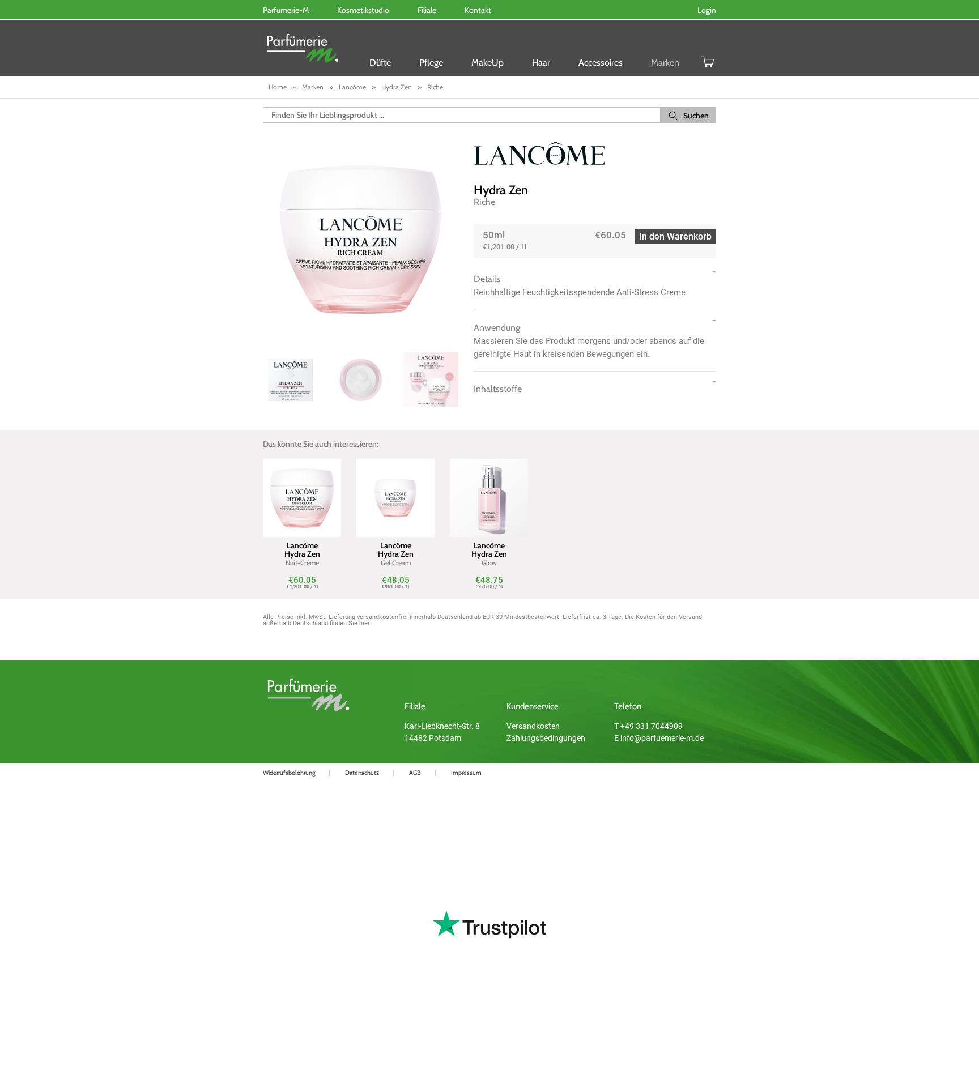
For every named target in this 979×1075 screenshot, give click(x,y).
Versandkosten (533, 726)
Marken (665, 62)
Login (706, 10)
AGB (415, 773)
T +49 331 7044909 (648, 726)
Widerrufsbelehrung (289, 773)
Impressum (466, 773)
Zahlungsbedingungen (545, 738)
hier (364, 623)
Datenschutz (362, 773)
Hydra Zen (501, 190)
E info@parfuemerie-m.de (659, 738)
